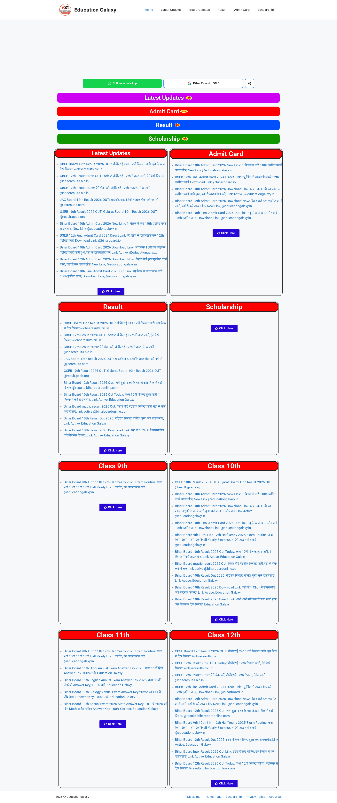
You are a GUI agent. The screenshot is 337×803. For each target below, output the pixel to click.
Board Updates (199, 10)
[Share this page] (249, 83)
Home (149, 10)
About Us (275, 797)
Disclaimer (194, 797)
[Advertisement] (168, 48)
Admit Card (242, 10)
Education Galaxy (95, 10)
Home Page (214, 797)
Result (222, 10)
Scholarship (265, 10)
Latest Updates (171, 10)
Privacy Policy (255, 797)
